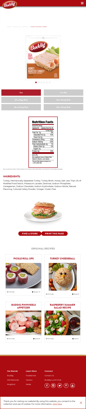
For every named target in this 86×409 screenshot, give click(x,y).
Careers (29, 380)
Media (28, 384)
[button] (81, 402)
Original (25, 26)
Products (16, 26)
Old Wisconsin (13, 380)
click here (57, 404)
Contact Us (49, 376)
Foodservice (31, 376)
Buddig (10, 376)
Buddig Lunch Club (53, 380)
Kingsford (11, 384)
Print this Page (54, 233)
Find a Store (30, 233)
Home (9, 26)
